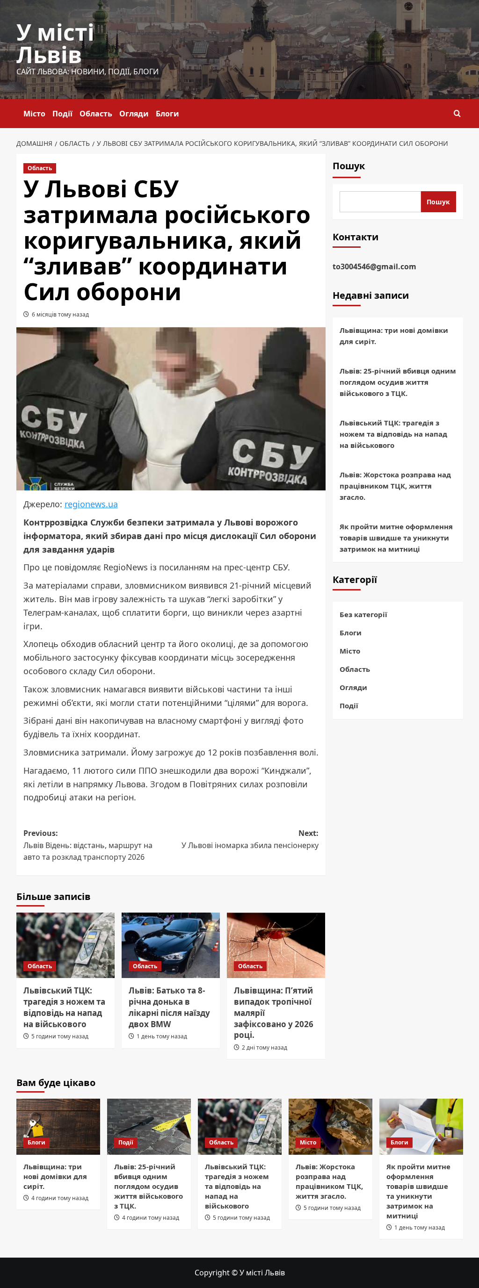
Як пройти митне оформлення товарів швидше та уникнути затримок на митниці (396, 538)
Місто (34, 113)
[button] (457, 113)
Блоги (167, 113)
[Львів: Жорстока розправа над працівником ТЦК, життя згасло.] (330, 1126)
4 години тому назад (59, 1198)
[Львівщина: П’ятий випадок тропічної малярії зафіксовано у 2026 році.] (276, 945)
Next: (250, 839)
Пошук (349, 165)
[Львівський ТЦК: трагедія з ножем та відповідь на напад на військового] (65, 945)
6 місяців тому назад (60, 314)
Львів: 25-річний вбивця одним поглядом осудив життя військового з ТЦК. (398, 382)
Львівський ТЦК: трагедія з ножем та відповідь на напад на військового (64, 1007)
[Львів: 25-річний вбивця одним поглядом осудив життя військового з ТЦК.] (149, 1126)
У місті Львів (55, 43)
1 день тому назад (162, 1036)
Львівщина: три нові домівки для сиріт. (394, 335)
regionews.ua (91, 504)
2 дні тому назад (264, 1047)
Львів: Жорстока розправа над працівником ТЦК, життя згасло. (395, 486)
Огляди (134, 113)
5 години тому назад (59, 1036)
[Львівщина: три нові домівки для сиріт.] (58, 1126)
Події (62, 113)
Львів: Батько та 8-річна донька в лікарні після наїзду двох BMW (169, 1007)
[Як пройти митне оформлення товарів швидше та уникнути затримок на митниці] (421, 1126)
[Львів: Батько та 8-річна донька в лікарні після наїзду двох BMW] (171, 945)
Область (96, 113)
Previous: (87, 845)
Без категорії (363, 614)
